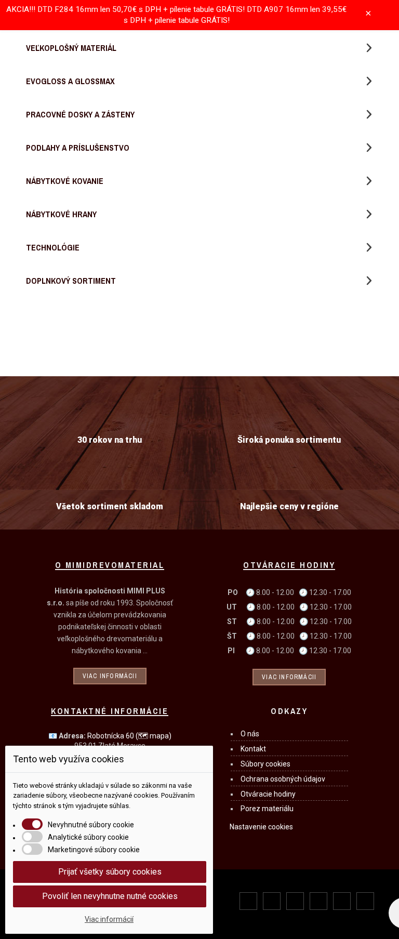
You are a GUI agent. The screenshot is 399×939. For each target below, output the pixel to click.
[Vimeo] (365, 901)
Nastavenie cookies (261, 827)
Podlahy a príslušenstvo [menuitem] (77, 147)
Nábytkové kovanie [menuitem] (64, 181)
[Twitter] (272, 901)
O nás (250, 734)
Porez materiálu (267, 808)
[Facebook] (248, 901)
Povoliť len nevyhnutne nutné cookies (110, 896)
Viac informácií (109, 919)
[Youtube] (342, 901)
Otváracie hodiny (268, 794)
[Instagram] (295, 901)
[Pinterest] (318, 901)
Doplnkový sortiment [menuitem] (71, 280)
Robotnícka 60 (129, 736)
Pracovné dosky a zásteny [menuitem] (80, 114)
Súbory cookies (265, 764)
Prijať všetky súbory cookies (110, 872)
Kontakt (253, 749)
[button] (369, 47)
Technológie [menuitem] (52, 247)
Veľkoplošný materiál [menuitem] (71, 48)
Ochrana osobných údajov (283, 779)
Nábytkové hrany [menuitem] (61, 214)
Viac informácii (110, 676)
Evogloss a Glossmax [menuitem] (70, 81)
